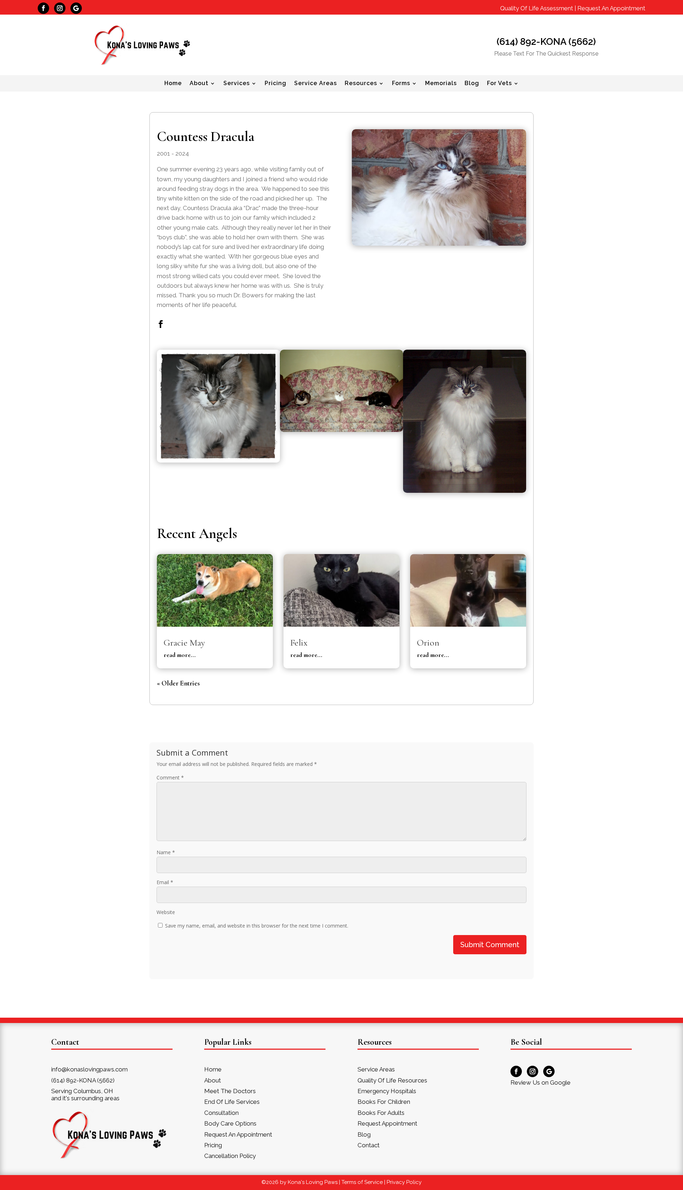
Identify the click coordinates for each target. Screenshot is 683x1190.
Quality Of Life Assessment (536, 8)
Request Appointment (387, 1123)
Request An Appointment (611, 8)
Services (236, 84)
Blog (472, 84)
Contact (369, 1145)
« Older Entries (178, 683)
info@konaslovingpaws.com (89, 1069)
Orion (428, 642)
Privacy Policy (404, 1182)
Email (165, 882)
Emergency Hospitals (387, 1091)
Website (166, 912)
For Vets (499, 84)
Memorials (441, 84)
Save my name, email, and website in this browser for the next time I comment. (256, 925)
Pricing (275, 84)
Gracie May (184, 642)
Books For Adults (381, 1112)
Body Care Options (230, 1123)
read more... (180, 655)
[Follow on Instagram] (59, 8)
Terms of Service (362, 1182)
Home (173, 84)
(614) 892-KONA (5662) (546, 41)
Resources (361, 84)
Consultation (221, 1112)
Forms (401, 84)
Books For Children (384, 1101)
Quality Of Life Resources (392, 1080)
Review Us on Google (540, 1082)
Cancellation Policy (230, 1155)
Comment (170, 777)
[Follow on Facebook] (43, 8)
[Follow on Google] (76, 8)
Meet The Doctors (230, 1091)
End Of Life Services (232, 1101)
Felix (298, 642)
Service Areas (315, 84)
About (199, 84)
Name (166, 852)
